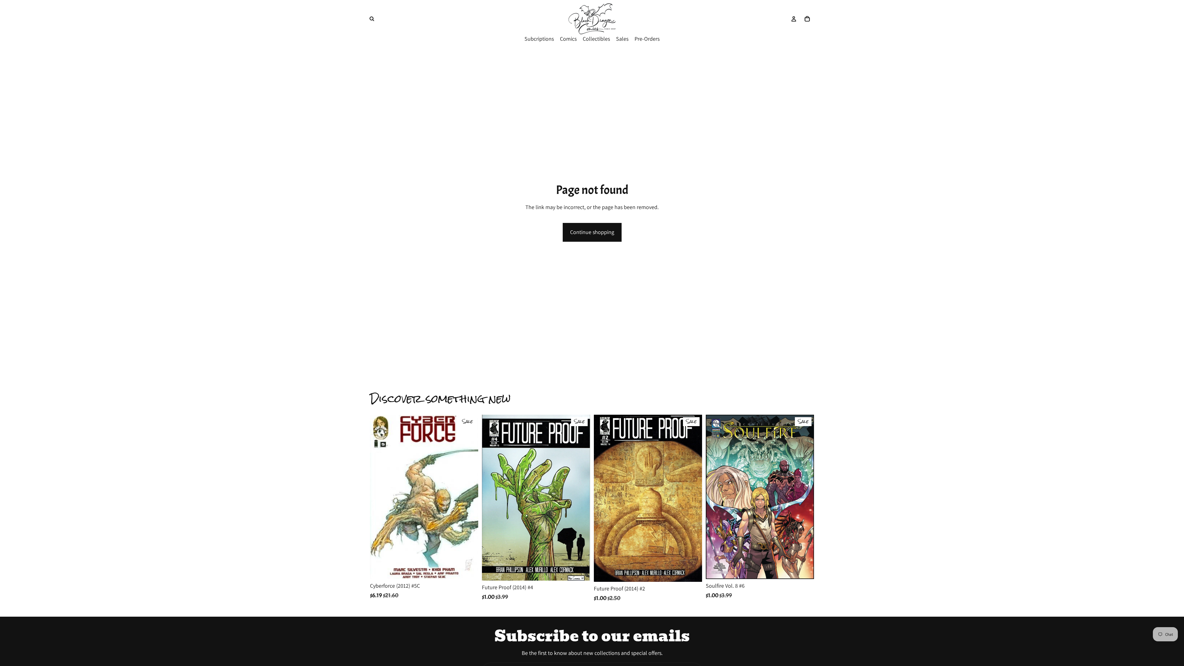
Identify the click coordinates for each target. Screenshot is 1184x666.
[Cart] (807, 19)
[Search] (372, 19)
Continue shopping (592, 232)
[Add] (468, 569)
